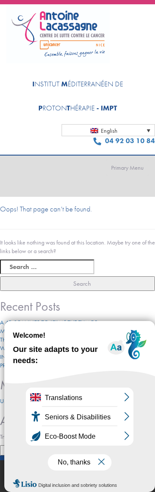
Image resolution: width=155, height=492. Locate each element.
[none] (108, 130)
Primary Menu (127, 167)
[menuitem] (108, 130)
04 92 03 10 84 (129, 140)
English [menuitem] (109, 130)
